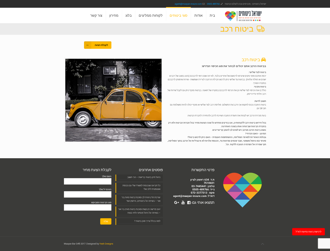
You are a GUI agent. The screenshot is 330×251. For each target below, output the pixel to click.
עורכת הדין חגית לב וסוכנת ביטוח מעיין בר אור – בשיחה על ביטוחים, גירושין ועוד (141, 199)
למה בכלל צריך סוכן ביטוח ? (147, 221)
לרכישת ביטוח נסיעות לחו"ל (308, 231)
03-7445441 (198, 186)
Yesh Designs (106, 243)
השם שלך (106, 176)
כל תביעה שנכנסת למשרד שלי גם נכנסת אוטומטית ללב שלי (141, 187)
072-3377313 (199, 192)
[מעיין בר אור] (243, 15)
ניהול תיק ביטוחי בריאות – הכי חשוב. (143, 177)
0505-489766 (213, 4)
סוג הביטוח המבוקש (101, 202)
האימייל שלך (105, 189)
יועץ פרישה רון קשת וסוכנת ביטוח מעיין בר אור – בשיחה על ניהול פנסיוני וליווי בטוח (139, 211)
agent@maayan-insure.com (188, 4)
